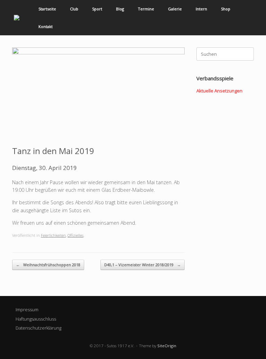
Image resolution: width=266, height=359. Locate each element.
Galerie (175, 8)
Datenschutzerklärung (38, 328)
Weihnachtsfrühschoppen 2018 (48, 264)
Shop (225, 8)
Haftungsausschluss (36, 319)
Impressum (27, 309)
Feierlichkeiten (53, 235)
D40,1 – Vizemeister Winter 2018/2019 (142, 264)
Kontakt (45, 26)
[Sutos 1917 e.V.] (16, 17)
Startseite (47, 8)
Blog (120, 8)
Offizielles (75, 235)
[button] (256, 17)
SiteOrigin (166, 345)
